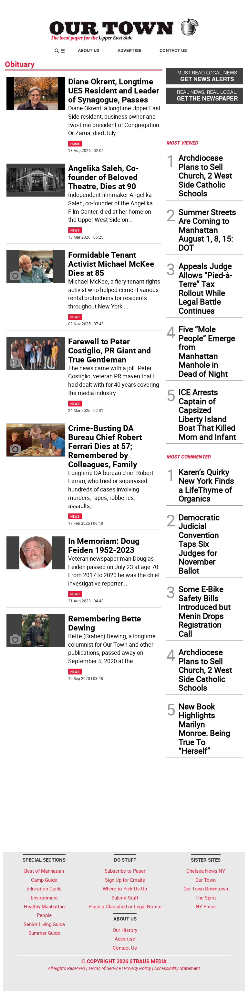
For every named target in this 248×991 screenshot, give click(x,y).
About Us (88, 50)
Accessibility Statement (177, 968)
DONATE (227, 7)
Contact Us (173, 50)
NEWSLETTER (191, 7)
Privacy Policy (137, 968)
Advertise (129, 50)
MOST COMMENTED (188, 456)
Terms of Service (104, 968)
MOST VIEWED (182, 142)
